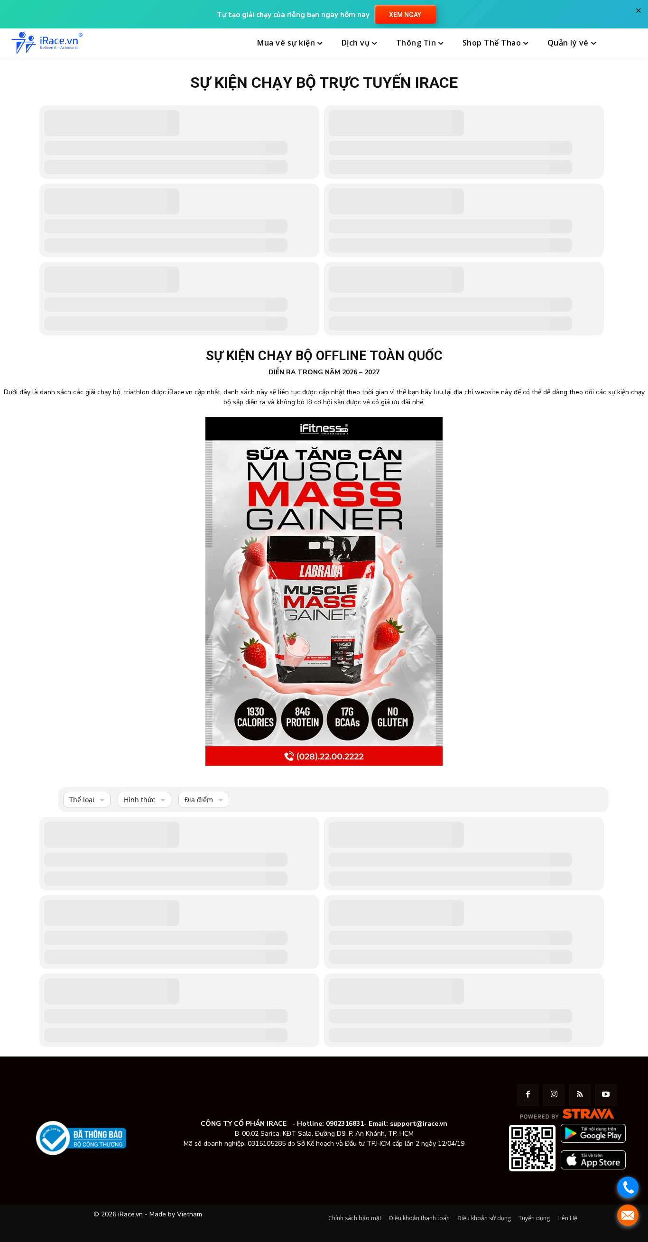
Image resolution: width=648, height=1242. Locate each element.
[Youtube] (606, 1095)
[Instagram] (554, 1095)
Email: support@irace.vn (408, 1123)
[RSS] (580, 1095)
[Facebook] (528, 1095)
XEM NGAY (405, 15)
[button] (626, 43)
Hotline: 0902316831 (330, 1123)
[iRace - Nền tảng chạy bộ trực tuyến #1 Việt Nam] (47, 43)
